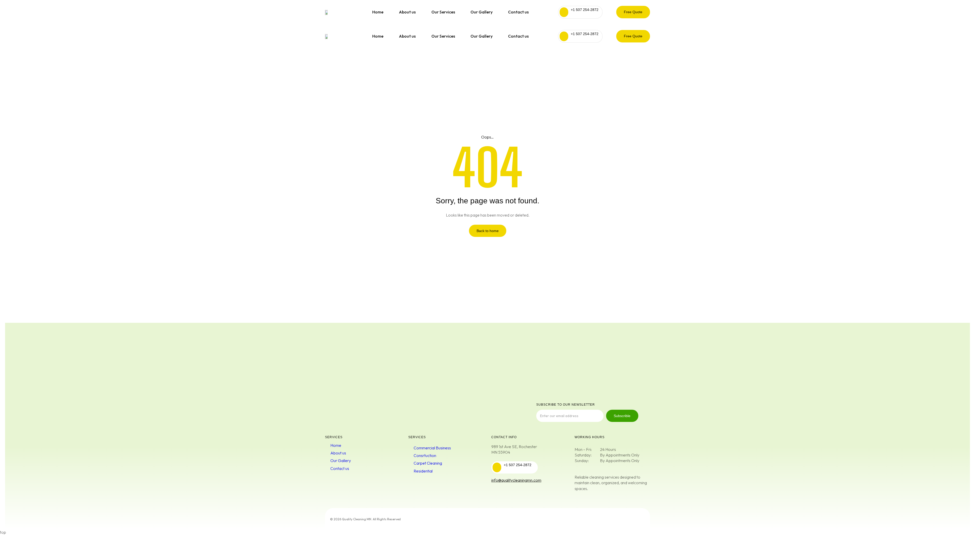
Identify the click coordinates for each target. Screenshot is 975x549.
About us (407, 11)
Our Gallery (481, 11)
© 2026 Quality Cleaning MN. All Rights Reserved (365, 519)
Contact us (518, 11)
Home (377, 11)
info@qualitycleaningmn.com (516, 480)
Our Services (443, 11)
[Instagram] (636, 518)
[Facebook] (609, 518)
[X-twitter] (623, 518)
